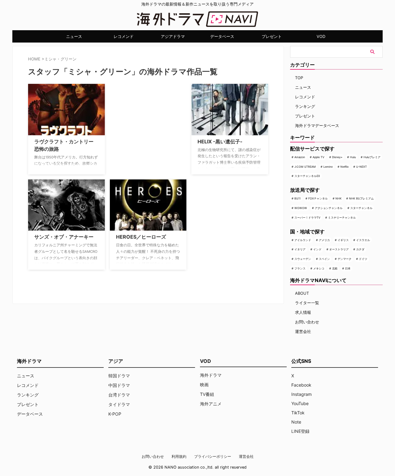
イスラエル (363, 240)
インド (317, 249)
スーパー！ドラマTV (307, 217)
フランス (300, 268)
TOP (299, 77)
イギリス (343, 240)
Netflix (344, 166)
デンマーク (344, 259)
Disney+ (337, 157)
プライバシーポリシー (212, 456)
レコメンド (124, 36)
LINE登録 (300, 431)
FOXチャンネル (318, 198)
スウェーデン (302, 259)
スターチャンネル (361, 208)
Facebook (301, 385)
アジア (115, 361)
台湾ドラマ (119, 394)
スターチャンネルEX (307, 176)
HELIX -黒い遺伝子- (220, 141)
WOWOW (300, 208)
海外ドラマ (211, 375)
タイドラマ (119, 404)
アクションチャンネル (329, 208)
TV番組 (207, 394)
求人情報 (303, 312)
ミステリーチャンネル (342, 217)
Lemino (328, 166)
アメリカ (324, 240)
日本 (348, 268)
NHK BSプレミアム (361, 198)
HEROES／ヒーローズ (141, 237)
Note (296, 422)
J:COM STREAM (305, 166)
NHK (338, 198)
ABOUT (302, 293)
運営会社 (303, 331)
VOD (321, 36)
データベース (222, 36)
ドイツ (363, 259)
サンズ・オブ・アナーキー (64, 237)
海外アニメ (211, 403)
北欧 (335, 268)
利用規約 (179, 456)
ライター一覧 (307, 302)
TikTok (298, 412)
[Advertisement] (141, 122)
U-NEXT (361, 166)
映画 (204, 384)
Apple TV (318, 157)
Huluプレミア (372, 157)
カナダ (360, 249)
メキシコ (318, 268)
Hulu (353, 157)
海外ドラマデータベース (317, 125)
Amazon (299, 157)
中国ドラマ (119, 385)
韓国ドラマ (119, 375)
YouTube (300, 403)
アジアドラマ (173, 36)
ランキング (305, 106)
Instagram (301, 394)
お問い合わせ (307, 321)
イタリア (300, 249)
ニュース (74, 36)
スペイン (324, 259)
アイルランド (302, 240)
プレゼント (272, 36)
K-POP (114, 413)
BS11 (297, 198)
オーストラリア (339, 249)
